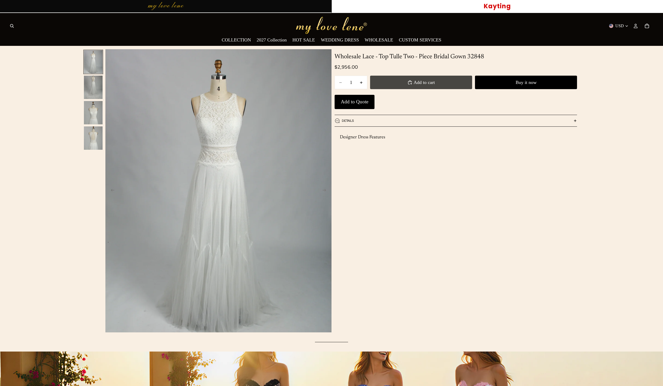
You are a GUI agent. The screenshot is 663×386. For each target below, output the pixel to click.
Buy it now (526, 82)
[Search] (12, 26)
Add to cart (424, 82)
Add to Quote (354, 101)
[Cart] (647, 26)
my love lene (166, 6)
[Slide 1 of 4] (93, 62)
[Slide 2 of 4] (93, 87)
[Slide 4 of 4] (93, 138)
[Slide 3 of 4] (93, 112)
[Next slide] (326, 191)
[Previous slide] (111, 191)
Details (348, 121)
